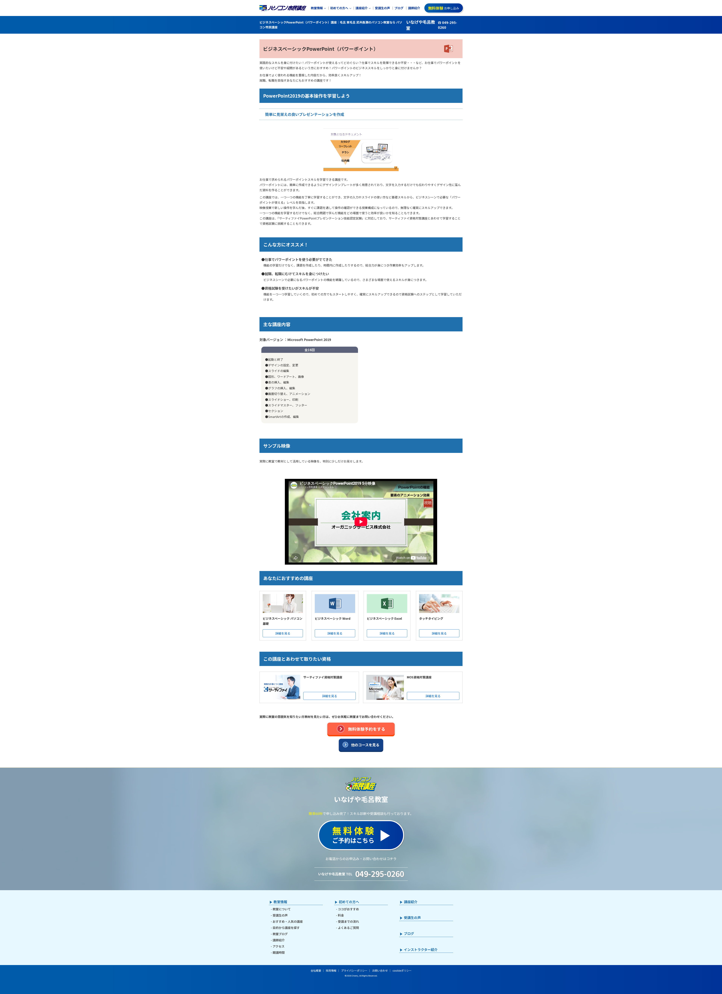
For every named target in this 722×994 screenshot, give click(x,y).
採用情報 (331, 970)
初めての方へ (339, 8)
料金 (341, 915)
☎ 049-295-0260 (447, 25)
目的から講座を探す (286, 927)
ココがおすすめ (348, 909)
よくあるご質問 (348, 927)
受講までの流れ (348, 921)
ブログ (398, 8)
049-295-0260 (379, 873)
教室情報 (317, 8)
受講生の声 (382, 8)
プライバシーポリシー (354, 970)
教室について (282, 909)
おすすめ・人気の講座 (288, 921)
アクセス (278, 946)
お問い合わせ (380, 970)
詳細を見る (282, 633)
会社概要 (316, 970)
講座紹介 (362, 8)
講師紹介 (414, 8)
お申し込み (443, 8)
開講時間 (279, 952)
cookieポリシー (402, 970)
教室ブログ (280, 934)
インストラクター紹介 (421, 949)
